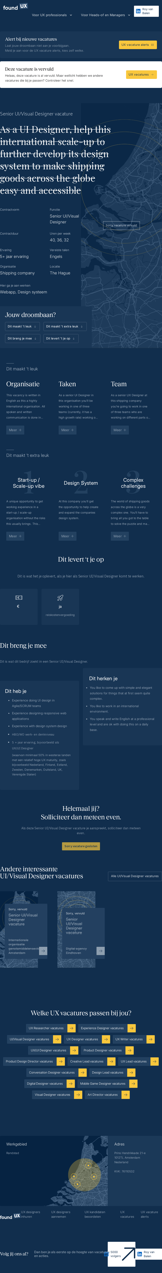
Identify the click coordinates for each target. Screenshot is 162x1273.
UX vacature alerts (149, 1214)
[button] (52, 15)
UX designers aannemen (61, 1214)
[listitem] (81, 924)
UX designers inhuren (30, 1214)
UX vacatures (127, 1214)
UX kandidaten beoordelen (95, 1214)
